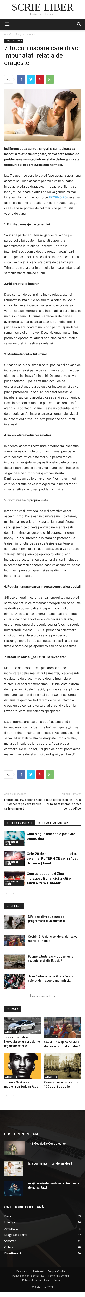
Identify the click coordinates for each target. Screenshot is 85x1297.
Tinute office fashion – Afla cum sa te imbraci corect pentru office (62, 804)
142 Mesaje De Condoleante (47, 1143)
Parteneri (38, 1271)
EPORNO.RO (58, 197)
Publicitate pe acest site (36, 1280)
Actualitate (11, 1031)
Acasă (7, 34)
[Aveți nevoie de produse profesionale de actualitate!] (13, 1188)
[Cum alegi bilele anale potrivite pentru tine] (14, 838)
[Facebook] (21, 79)
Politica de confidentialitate (28, 1276)
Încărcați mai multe (41, 996)
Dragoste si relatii (25, 34)
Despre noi (22, 1271)
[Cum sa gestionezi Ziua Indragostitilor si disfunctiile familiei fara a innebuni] (14, 878)
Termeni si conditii (59, 1276)
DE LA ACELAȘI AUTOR (53, 823)
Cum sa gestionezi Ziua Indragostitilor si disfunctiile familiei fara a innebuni (49, 878)
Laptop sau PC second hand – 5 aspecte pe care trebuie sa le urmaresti (23, 804)
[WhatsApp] (50, 79)
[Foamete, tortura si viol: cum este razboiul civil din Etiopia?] (14, 961)
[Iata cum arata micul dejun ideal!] (13, 1168)
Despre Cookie (56, 1271)
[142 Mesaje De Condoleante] (14, 1148)
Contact (58, 1280)
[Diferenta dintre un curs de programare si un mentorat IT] (14, 922)
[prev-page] (6, 893)
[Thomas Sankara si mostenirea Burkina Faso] (22, 1066)
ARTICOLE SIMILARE (20, 823)
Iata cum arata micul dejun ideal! (50, 1163)
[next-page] (13, 893)
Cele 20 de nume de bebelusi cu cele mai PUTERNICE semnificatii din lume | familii (53, 858)
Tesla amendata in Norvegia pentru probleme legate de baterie (22, 1042)
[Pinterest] (40, 79)
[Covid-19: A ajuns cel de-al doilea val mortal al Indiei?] (14, 940)
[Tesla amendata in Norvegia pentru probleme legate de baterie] (22, 1025)
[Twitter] (31, 79)
